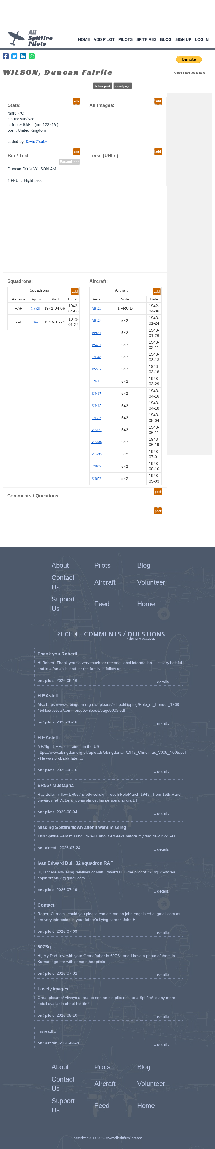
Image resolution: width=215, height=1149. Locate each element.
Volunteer (151, 582)
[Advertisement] (105, 15)
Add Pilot (104, 39)
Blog (166, 39)
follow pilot (102, 86)
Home (84, 39)
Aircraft (105, 582)
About (60, 565)
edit (76, 101)
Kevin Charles (36, 142)
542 (35, 322)
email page (122, 86)
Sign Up (183, 39)
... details (161, 682)
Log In (202, 39)
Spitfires (146, 39)
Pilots (125, 39)
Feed (101, 604)
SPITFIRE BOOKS (189, 73)
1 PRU (35, 309)
